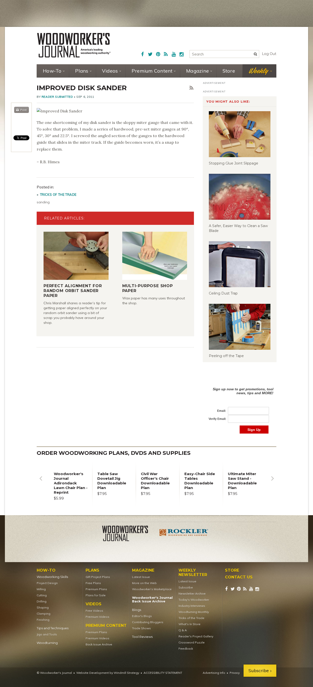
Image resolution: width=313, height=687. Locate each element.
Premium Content (152, 71)
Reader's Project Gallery (196, 636)
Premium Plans (96, 589)
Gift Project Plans (98, 577)
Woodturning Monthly (194, 612)
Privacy (235, 673)
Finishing (43, 620)
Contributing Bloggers (147, 622)
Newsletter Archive (192, 593)
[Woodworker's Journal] (129, 534)
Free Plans (93, 583)
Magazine (197, 71)
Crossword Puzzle (192, 642)
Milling (41, 589)
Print (23, 110)
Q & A (183, 630)
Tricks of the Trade (58, 194)
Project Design (47, 583)
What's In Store (190, 624)
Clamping (43, 613)
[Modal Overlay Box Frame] (239, 405)
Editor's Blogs (142, 616)
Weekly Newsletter (193, 572)
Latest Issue (141, 577)
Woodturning (47, 643)
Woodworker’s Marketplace (152, 589)
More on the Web (144, 583)
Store (229, 71)
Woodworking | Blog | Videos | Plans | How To (74, 45)
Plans (81, 71)
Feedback (186, 648)
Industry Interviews (192, 606)
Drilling (41, 601)
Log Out (269, 54)
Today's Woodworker (194, 599)
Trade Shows (141, 628)
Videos (110, 71)
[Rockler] (184, 534)
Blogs (136, 610)
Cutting (42, 595)
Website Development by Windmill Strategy (107, 673)
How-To (52, 71)
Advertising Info (214, 673)
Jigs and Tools (47, 634)
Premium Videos (97, 617)
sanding (43, 202)
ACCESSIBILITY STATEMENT (163, 673)
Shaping (43, 607)
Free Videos (94, 610)
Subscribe (186, 587)
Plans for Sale (96, 595)
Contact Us (239, 577)
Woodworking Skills (52, 577)
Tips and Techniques (52, 628)
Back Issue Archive (99, 644)
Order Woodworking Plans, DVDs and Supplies (113, 453)
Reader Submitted (57, 96)
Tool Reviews (142, 637)
